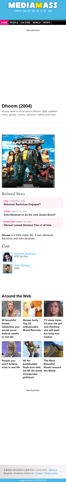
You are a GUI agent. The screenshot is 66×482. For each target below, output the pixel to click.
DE (37, 11)
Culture (25, 22)
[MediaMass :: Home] (33, 5)
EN (24, 11)
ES (33, 11)
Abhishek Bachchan (25, 253)
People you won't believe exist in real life (11, 364)
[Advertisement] (33, 65)
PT (45, 11)
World (37, 22)
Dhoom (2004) (17, 106)
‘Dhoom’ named (27, 225)
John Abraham (22, 265)
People (14, 22)
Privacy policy (51, 473)
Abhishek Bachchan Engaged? (22, 204)
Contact (39, 473)
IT (41, 11)
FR (29, 11)
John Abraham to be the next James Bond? (30, 214)
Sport (46, 22)
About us (53, 470)
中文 (50, 11)
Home (4, 22)
